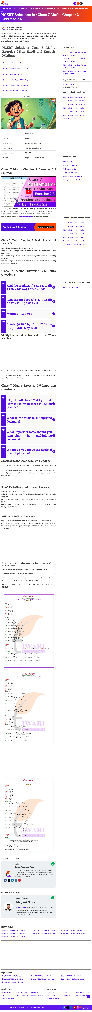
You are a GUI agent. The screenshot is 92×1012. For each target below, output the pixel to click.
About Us (50, 992)
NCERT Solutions (21, 992)
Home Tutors (5, 995)
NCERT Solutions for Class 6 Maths (13, 930)
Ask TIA (85, 1008)
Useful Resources (53, 999)
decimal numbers (26, 217)
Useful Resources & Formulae (72, 176)
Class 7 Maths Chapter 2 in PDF (15, 74)
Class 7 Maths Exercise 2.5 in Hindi (16, 68)
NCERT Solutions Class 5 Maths (73, 223)
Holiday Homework (82, 995)
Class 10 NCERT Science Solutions (42, 979)
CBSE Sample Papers (37, 995)
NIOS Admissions (22, 995)
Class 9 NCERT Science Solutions (42, 976)
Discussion (51, 995)
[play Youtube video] (28, 191)
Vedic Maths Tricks (69, 169)
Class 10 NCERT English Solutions (72, 979)
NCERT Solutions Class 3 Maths (73, 230)
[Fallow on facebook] (5, 880)
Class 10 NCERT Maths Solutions (12, 979)
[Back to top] (88, 996)
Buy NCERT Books (69, 84)
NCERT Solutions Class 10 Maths (74, 104)
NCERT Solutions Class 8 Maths (73, 111)
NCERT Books (6, 992)
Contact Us (65, 992)
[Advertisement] (28, 354)
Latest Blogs (66, 995)
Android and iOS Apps (70, 287)
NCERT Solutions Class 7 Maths (73, 115)
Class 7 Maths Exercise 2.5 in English (17, 63)
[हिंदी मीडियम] (74, 3)
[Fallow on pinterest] (19, 880)
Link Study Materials (70, 172)
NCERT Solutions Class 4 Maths (73, 226)
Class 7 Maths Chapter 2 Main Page (16, 80)
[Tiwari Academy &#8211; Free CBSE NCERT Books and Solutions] (4, 3)
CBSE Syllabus (35, 992)
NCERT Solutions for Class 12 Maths (43, 933)
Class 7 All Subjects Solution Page (16, 90)
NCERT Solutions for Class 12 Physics (14, 936)
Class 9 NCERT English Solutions (72, 976)
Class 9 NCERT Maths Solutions (12, 976)
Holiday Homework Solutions (73, 180)
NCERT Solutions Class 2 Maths (73, 233)
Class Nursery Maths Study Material (75, 244)
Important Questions (70, 165)
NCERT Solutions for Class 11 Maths (13, 933)
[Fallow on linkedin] (12, 880)
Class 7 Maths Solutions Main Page (16, 85)
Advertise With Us (82, 992)
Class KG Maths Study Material (73, 241)
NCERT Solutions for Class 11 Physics (73, 933)
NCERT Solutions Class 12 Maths (74, 97)
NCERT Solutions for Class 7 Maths (43, 930)
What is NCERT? (68, 162)
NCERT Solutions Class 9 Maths (73, 108)
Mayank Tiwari (21, 907)
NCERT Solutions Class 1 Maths (73, 237)
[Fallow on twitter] (9, 880)
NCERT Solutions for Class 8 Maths (73, 930)
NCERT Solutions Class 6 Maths (73, 119)
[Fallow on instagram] (16, 880)
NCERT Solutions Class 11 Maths (74, 101)
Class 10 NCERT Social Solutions (12, 982)
